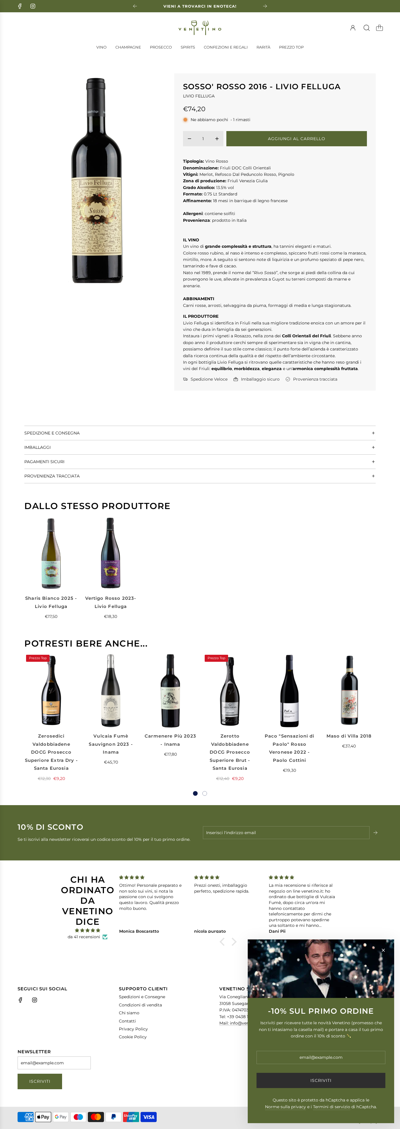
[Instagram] (32, 6)
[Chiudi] (383, 950)
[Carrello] (379, 27)
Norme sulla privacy (285, 1106)
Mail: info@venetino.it (241, 1023)
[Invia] (376, 832)
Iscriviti (39, 1081)
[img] (87, 930)
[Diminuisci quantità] (189, 138)
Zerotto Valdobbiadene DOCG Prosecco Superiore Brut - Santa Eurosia (230, 752)
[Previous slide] (135, 6)
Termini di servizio (331, 1106)
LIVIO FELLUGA (199, 96)
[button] (195, 793)
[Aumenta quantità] (217, 138)
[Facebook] (19, 6)
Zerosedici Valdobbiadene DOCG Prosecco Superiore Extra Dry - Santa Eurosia (51, 752)
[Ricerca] (366, 27)
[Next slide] (265, 6)
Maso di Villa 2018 (349, 736)
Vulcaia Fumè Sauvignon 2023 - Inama (111, 744)
